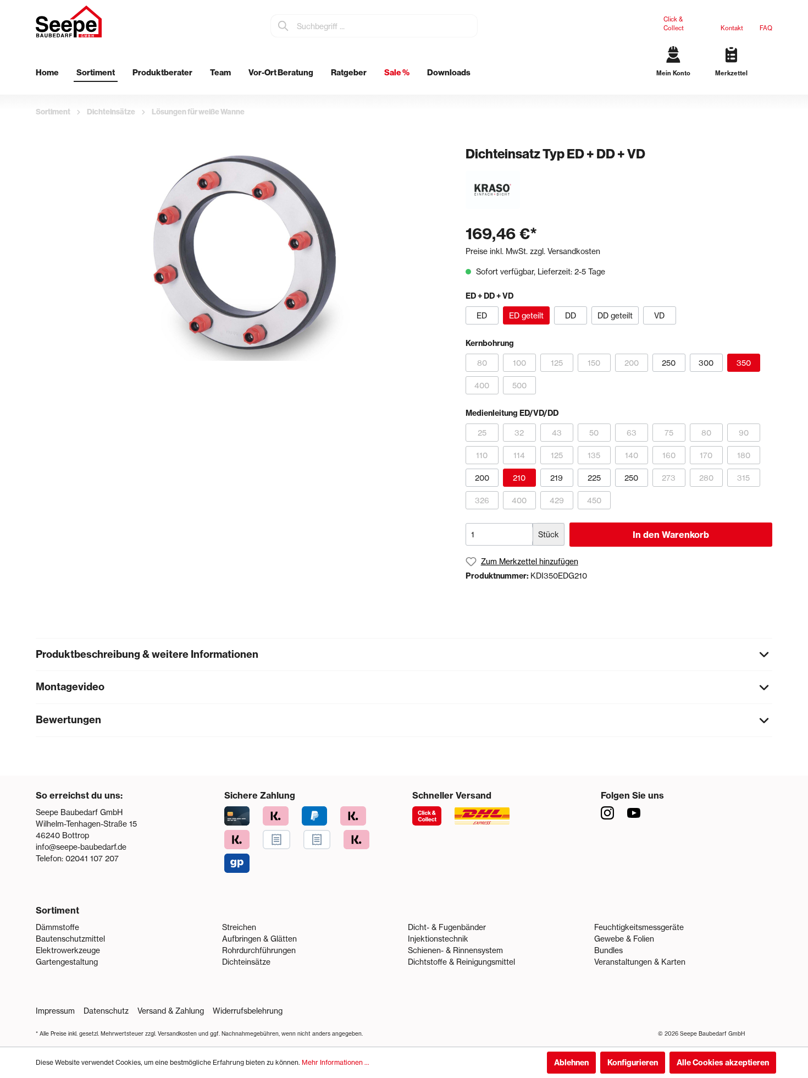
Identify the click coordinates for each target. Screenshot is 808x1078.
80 (482, 362)
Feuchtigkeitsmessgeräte (639, 927)
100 (519, 362)
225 (594, 477)
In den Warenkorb (671, 534)
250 (669, 362)
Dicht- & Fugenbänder (447, 927)
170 (706, 455)
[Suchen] (283, 26)
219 (556, 477)
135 (594, 455)
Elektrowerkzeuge (68, 950)
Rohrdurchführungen (259, 950)
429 (557, 500)
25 (482, 432)
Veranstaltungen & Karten (639, 961)
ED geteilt (526, 315)
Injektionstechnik (438, 938)
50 (594, 432)
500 (519, 385)
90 (744, 432)
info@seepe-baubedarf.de (81, 846)
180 (743, 455)
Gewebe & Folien (624, 938)
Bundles (608, 950)
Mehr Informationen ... (335, 1062)
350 (744, 362)
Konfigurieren (632, 1063)
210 (519, 477)
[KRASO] (493, 189)
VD (659, 315)
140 (631, 455)
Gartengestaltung (67, 961)
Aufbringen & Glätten (259, 938)
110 (482, 455)
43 (557, 432)
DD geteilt (615, 315)
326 (482, 500)
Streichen (239, 927)
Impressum (55, 1010)
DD (570, 315)
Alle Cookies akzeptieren (723, 1063)
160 (669, 455)
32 (519, 432)
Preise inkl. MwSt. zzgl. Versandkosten (533, 251)
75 (669, 432)
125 (557, 362)
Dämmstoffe (57, 927)
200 (631, 362)
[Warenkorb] (768, 82)
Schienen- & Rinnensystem (455, 950)
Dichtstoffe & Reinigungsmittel (461, 961)
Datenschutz (106, 1010)
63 (632, 432)
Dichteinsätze (246, 961)
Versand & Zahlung (170, 1010)
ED (482, 315)
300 (706, 362)
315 (743, 477)
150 (594, 362)
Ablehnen (571, 1063)
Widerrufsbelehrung (248, 1010)
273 (669, 477)
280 (706, 477)
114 (519, 455)
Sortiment (57, 910)
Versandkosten (177, 1033)
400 (481, 385)
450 (594, 500)
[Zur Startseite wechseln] (69, 21)
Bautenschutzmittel (70, 938)
